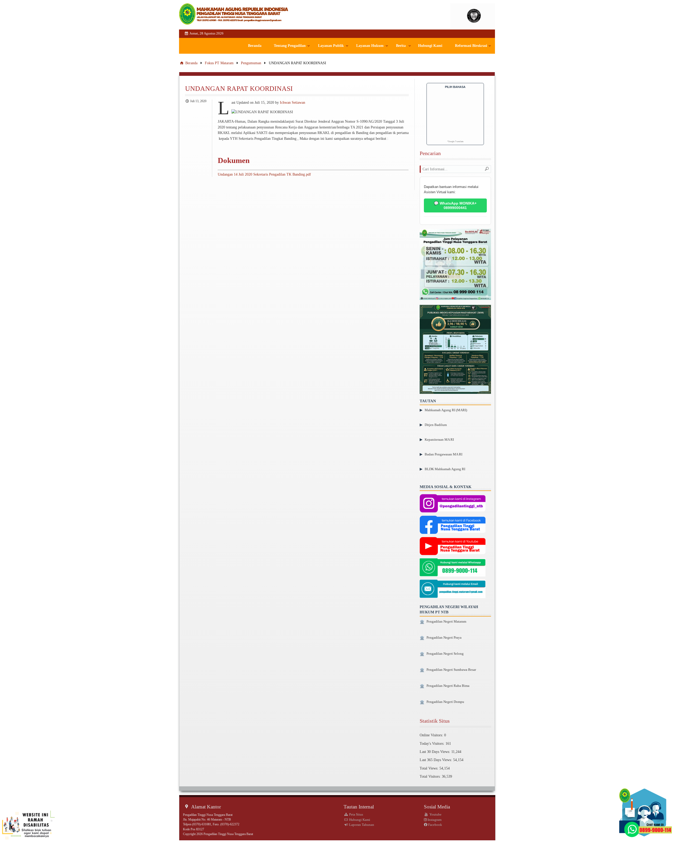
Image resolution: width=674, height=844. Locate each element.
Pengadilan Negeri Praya (444, 637)
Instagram (434, 820)
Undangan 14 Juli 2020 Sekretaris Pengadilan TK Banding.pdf (264, 174)
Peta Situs (355, 814)
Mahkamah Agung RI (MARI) (446, 410)
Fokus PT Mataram (219, 63)
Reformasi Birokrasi (471, 46)
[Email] (452, 589)
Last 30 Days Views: (435, 751)
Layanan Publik (331, 46)
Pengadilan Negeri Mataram (446, 621)
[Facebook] (452, 525)
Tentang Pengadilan (290, 46)
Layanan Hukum (370, 46)
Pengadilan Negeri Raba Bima (448, 686)
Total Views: (429, 768)
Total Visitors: (431, 776)
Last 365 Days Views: (436, 760)
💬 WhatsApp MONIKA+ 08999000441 (455, 205)
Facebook (434, 825)
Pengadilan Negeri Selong (445, 654)
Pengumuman (251, 63)
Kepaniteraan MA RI (439, 439)
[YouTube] (452, 547)
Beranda (254, 46)
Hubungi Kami (430, 46)
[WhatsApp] (452, 568)
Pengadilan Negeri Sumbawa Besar (451, 670)
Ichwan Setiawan (292, 102)
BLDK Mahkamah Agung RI (445, 469)
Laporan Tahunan (361, 825)
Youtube (435, 814)
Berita (401, 46)
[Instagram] (452, 504)
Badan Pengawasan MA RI (443, 454)
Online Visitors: (432, 735)
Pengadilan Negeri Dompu (445, 702)
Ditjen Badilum (436, 425)
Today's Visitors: (432, 743)
